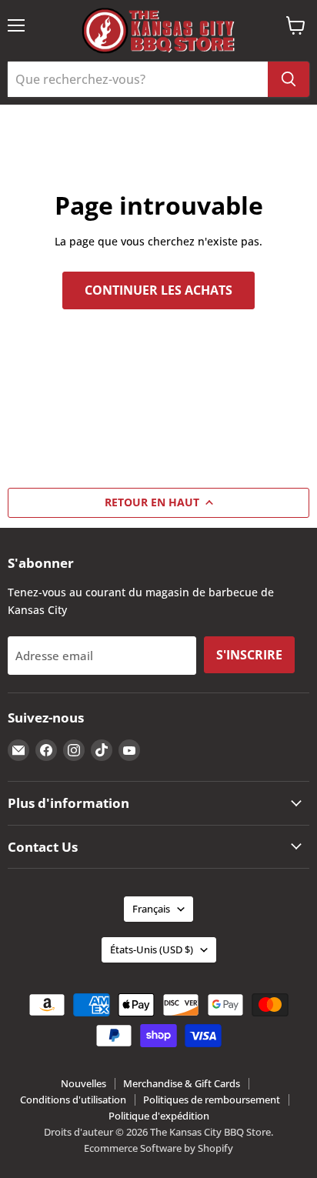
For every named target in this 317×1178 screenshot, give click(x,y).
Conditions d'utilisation (73, 1099)
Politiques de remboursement (211, 1099)
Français (151, 909)
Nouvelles (83, 1083)
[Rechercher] (288, 79)
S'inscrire (249, 654)
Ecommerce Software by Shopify (158, 1148)
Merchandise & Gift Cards (181, 1083)
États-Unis (151, 949)
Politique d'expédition (158, 1116)
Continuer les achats (158, 290)
